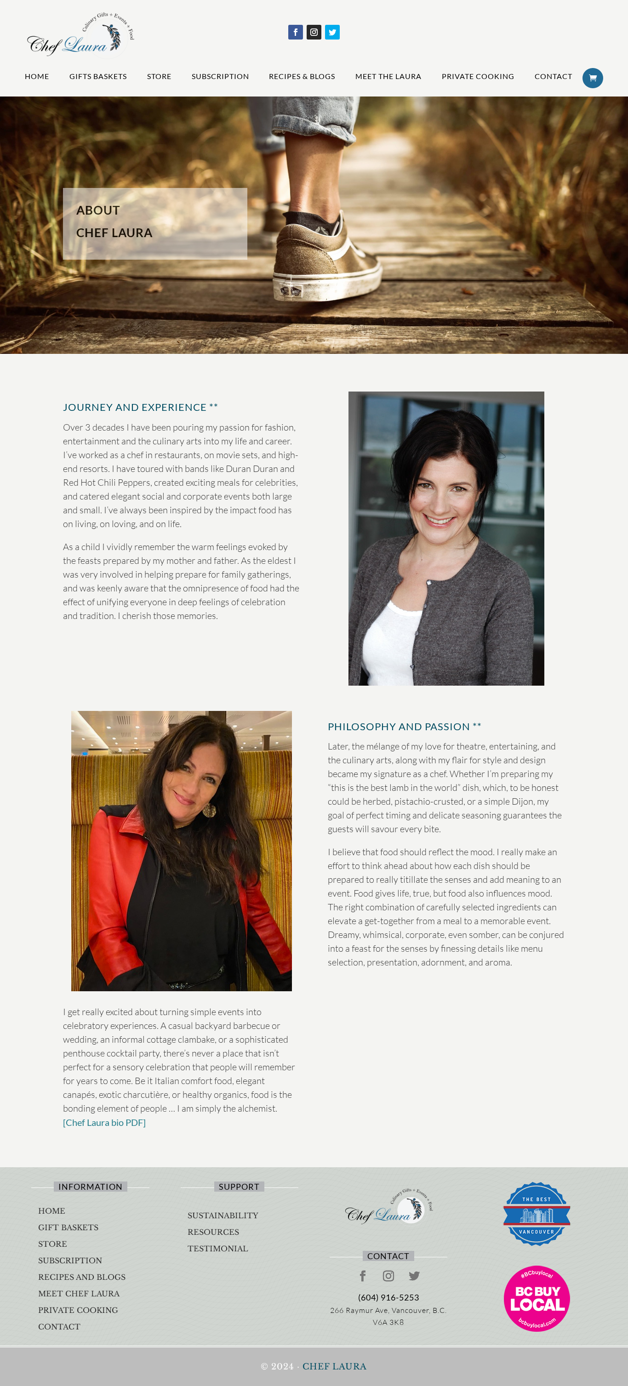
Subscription (220, 76)
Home (37, 76)
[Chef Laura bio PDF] (104, 1122)
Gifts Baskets (98, 76)
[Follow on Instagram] (314, 32)
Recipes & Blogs (302, 76)
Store (159, 76)
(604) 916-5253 (388, 1297)
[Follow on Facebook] (295, 32)
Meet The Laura (388, 76)
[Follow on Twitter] (332, 32)
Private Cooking (478, 76)
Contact (553, 76)
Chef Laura (335, 1367)
